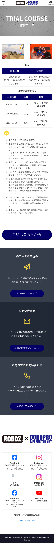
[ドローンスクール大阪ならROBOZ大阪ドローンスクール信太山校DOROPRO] (27, 3)
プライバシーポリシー (27, 520)
